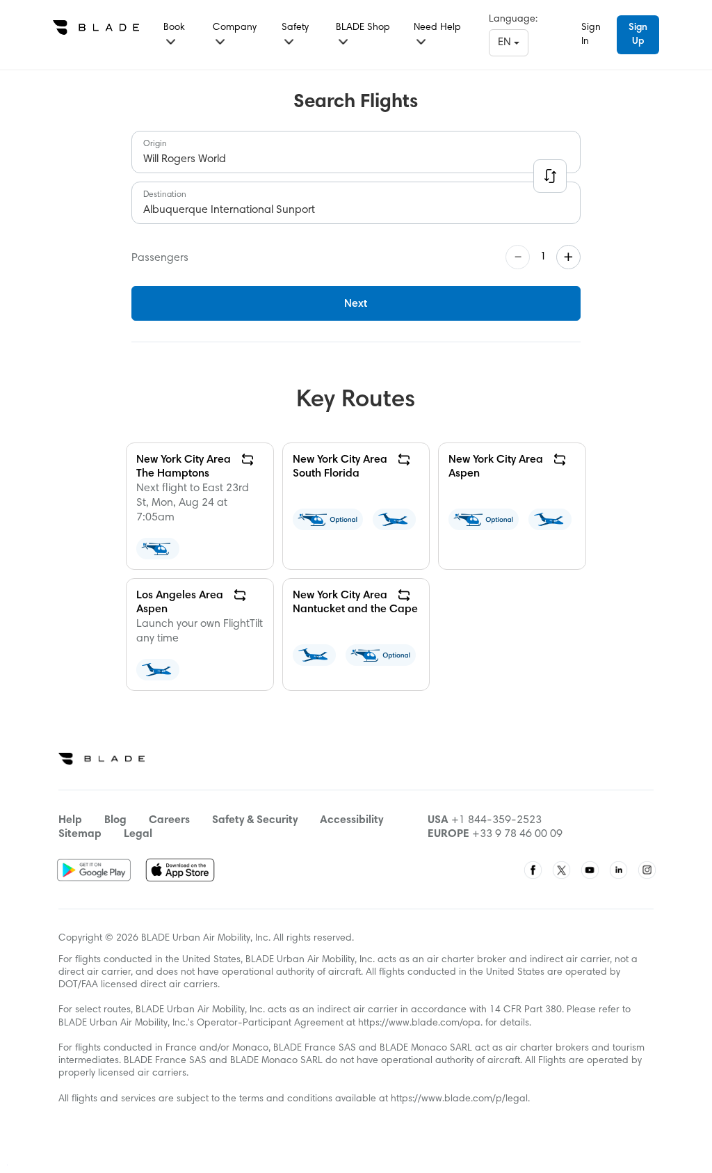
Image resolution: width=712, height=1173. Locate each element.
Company (235, 28)
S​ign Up (638, 35)
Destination (164, 195)
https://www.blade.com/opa (419, 1023)
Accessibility (351, 820)
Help (70, 820)
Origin (155, 144)
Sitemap (80, 834)
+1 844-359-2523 (496, 820)
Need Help (437, 28)
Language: (513, 19)
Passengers (159, 258)
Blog (115, 820)
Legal (138, 834)
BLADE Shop (363, 28)
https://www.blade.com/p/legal (459, 1099)
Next (355, 304)
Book (174, 28)
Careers (169, 820)
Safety (295, 28)
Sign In (591, 35)
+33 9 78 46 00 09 (517, 834)
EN (506, 42)
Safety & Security (255, 820)
